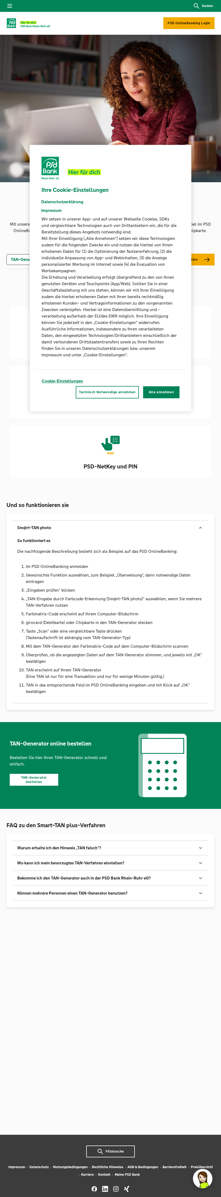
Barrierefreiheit (175, 1167)
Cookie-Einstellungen (62, 381)
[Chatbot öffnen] (202, 1178)
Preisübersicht (202, 1167)
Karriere (87, 1174)
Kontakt (104, 1174)
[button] (110, 527)
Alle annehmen (161, 392)
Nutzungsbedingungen (70, 1167)
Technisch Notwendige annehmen (107, 392)
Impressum (16, 1167)
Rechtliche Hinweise (107, 1167)
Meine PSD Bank (127, 1174)
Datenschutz (39, 1167)
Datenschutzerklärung (62, 201)
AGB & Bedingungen (142, 1167)
